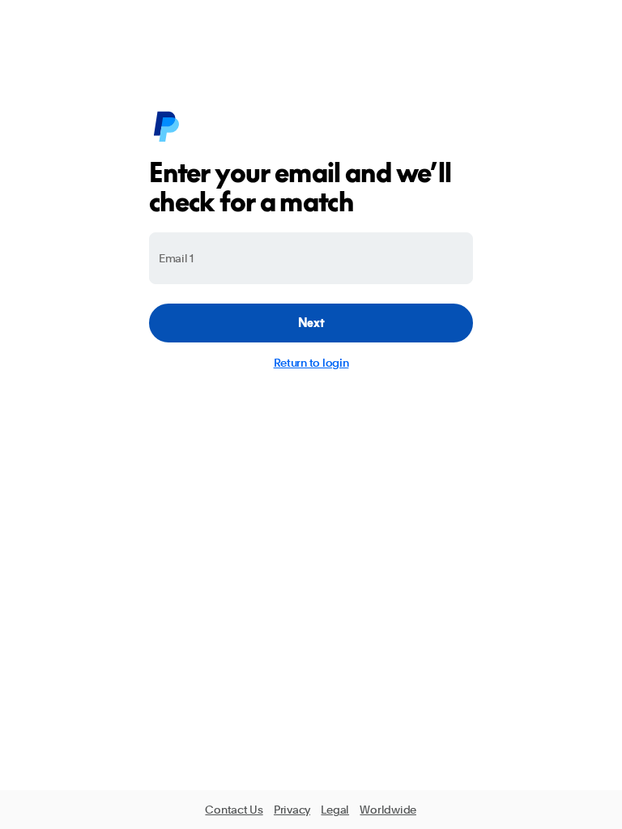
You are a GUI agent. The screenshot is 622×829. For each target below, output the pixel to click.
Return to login (311, 362)
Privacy (292, 809)
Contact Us (233, 809)
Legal (335, 809)
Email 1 (176, 258)
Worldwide (387, 809)
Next (311, 322)
